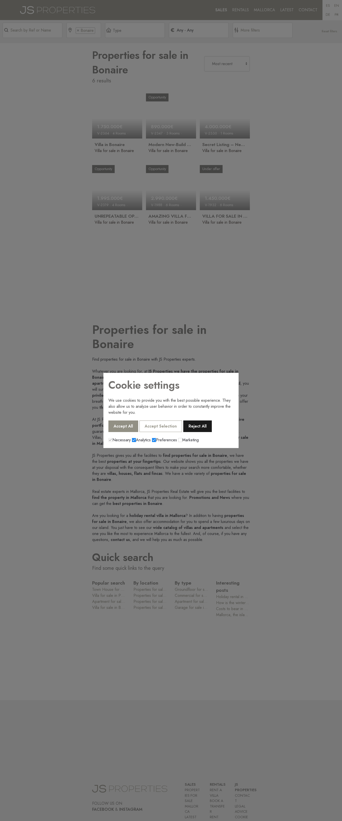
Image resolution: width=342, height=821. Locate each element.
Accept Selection (161, 426)
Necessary (121, 440)
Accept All (123, 426)
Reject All (198, 426)
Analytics (143, 440)
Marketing (190, 440)
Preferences (166, 440)
